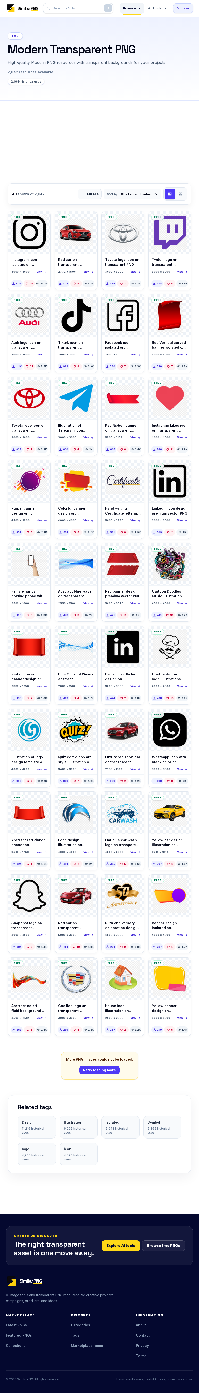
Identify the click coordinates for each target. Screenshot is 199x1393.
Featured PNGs (19, 1335)
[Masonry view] (180, 194)
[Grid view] (170, 194)
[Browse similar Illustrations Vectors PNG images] (183, 302)
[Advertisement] (99, 137)
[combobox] (77, 8)
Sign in (183, 8)
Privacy (142, 1345)
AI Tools (155, 8)
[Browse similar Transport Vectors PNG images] (136, 219)
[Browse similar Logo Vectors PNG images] (183, 633)
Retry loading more (99, 1070)
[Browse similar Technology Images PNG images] (42, 550)
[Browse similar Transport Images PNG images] (89, 219)
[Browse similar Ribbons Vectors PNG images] (136, 385)
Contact (143, 1335)
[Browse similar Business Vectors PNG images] (42, 716)
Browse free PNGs (163, 1245)
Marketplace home (87, 1345)
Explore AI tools (121, 1245)
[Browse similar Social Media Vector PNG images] (42, 219)
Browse (129, 8)
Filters (93, 194)
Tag (15, 36)
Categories (80, 1325)
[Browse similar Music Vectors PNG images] (183, 550)
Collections (15, 1345)
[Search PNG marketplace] (108, 8)
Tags (75, 1335)
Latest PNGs (16, 1325)
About (141, 1325)
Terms (141, 1356)
